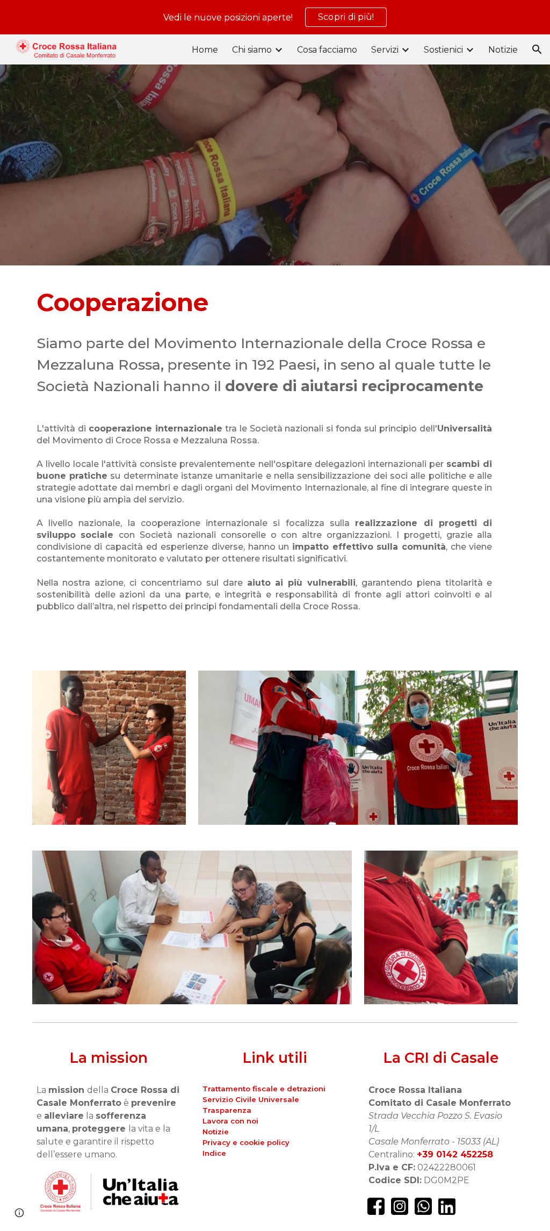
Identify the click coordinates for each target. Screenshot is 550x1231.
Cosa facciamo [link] (327, 50)
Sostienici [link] (443, 50)
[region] (275, 17)
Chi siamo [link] (252, 50)
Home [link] (205, 50)
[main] (275, 341)
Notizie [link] (503, 50)
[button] (537, 49)
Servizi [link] (385, 50)
